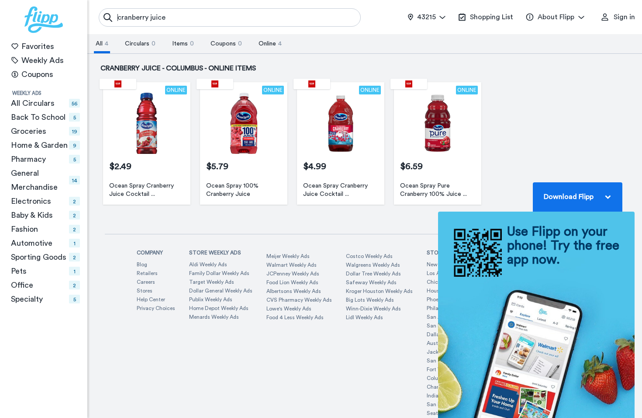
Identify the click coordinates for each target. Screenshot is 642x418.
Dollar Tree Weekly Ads (373, 273)
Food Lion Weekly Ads (292, 282)
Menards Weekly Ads (214, 317)
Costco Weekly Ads (369, 256)
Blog (142, 264)
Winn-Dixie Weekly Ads (373, 308)
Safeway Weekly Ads (371, 282)
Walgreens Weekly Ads (373, 265)
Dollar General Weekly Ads (220, 290)
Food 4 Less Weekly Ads (295, 317)
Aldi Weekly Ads (208, 264)
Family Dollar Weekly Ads (219, 273)
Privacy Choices (156, 308)
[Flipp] (43, 19)
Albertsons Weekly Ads (293, 291)
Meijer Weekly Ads (288, 256)
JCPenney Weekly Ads (292, 273)
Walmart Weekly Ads (291, 265)
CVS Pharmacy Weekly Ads (299, 300)
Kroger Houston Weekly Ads (379, 291)
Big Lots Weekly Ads (370, 300)
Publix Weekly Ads (210, 299)
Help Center (151, 299)
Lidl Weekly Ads (364, 317)
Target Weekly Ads (211, 282)
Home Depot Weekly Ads (219, 308)
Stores (144, 290)
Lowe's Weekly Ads (288, 308)
